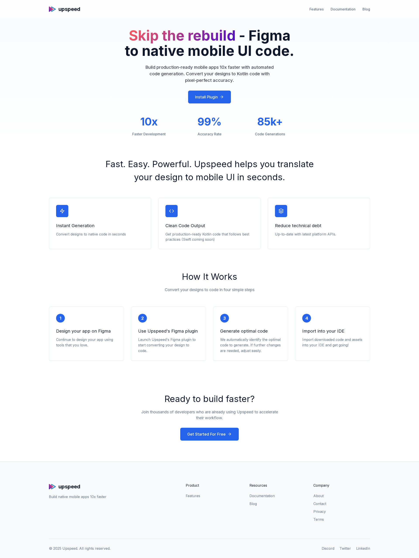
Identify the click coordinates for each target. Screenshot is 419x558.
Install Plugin (206, 97)
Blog (366, 9)
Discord (328, 548)
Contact (319, 503)
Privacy (319, 511)
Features (316, 9)
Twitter (345, 548)
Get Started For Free (206, 434)
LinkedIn (363, 548)
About (318, 496)
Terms (318, 519)
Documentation (343, 9)
